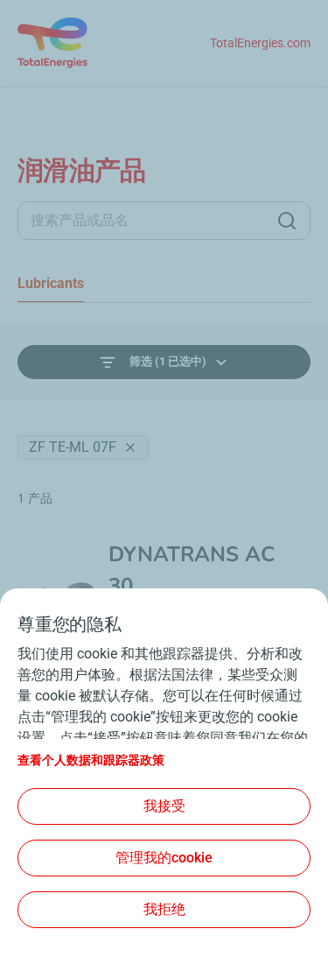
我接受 (164, 806)
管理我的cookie (164, 857)
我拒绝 (164, 909)
